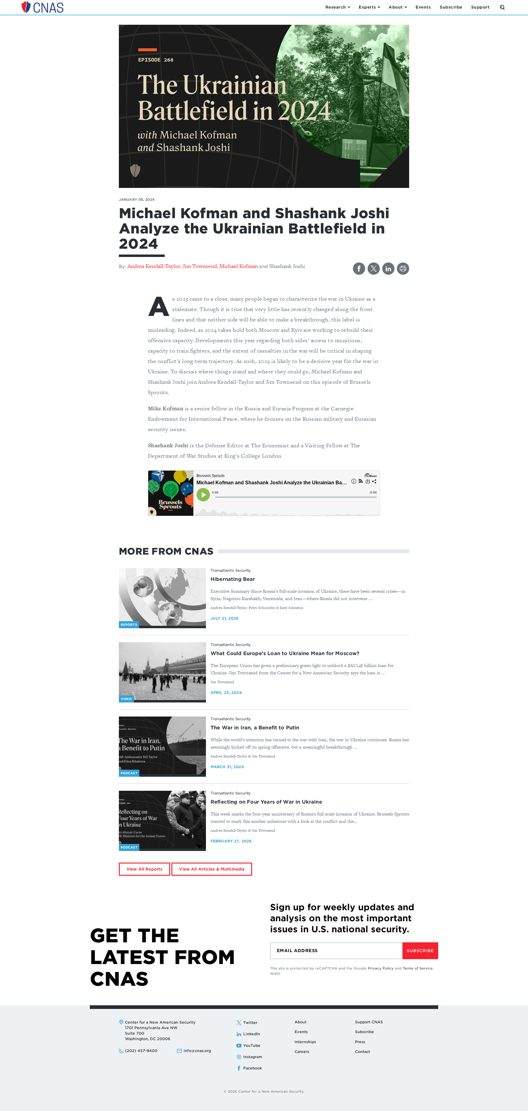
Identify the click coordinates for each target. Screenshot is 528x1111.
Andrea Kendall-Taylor (153, 266)
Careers (302, 1051)
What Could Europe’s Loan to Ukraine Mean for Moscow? (285, 653)
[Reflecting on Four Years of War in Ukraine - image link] (162, 820)
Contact (362, 1051)
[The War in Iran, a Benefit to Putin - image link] (162, 746)
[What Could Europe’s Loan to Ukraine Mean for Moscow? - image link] (162, 671)
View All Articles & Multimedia (211, 869)
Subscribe (420, 950)
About (300, 1022)
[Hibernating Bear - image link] (162, 597)
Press (360, 1042)
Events (301, 1031)
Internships (305, 1042)
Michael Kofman (238, 266)
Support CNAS (369, 1022)
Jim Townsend (200, 266)
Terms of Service (418, 968)
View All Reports (145, 869)
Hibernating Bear (233, 579)
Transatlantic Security (231, 570)
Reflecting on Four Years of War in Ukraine (266, 802)
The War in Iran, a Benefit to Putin (255, 728)
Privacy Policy (381, 968)
